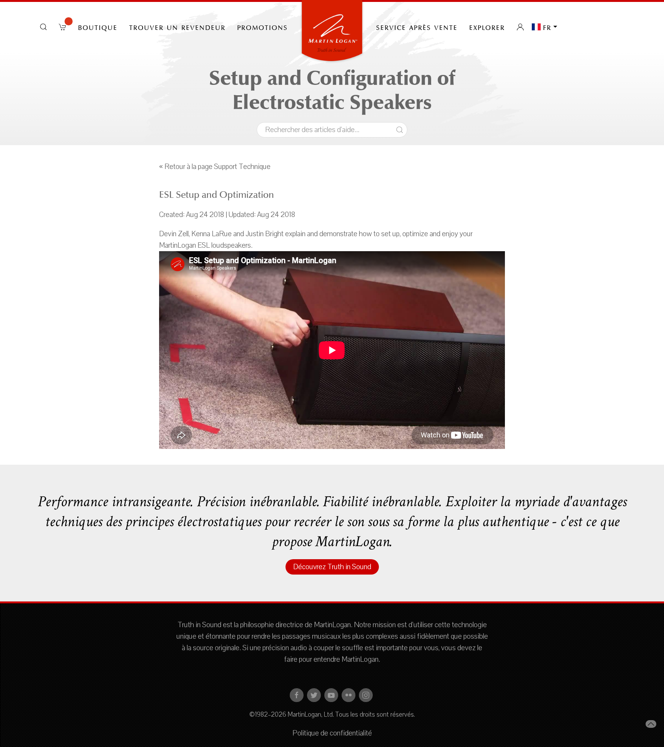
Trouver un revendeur (177, 27)
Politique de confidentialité (332, 733)
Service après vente (417, 27)
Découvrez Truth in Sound (332, 567)
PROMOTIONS (262, 27)
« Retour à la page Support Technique (215, 167)
